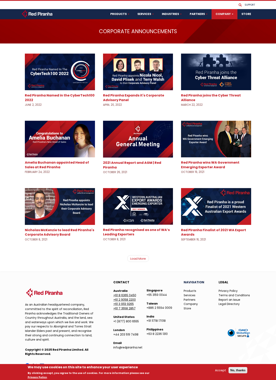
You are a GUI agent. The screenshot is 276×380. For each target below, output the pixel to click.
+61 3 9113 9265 (123, 304)
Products (190, 291)
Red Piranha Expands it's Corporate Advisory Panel (133, 97)
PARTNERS (197, 14)
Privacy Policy (228, 291)
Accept (220, 370)
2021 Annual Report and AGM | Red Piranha (132, 164)
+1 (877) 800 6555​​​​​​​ (126, 321)
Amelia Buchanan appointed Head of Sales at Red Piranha (57, 164)
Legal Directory (229, 304)
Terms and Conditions (234, 295)
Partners (189, 300)
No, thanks (237, 370)
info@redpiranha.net (127, 347)
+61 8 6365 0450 (124, 295)
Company (191, 304)
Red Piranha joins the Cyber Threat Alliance (211, 97)
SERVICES (144, 14)
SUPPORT (250, 4)
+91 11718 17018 (156, 321)
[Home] (37, 14)
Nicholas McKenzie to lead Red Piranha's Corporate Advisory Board (59, 232)
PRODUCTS (118, 14)
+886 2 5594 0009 (159, 308)
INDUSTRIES (171, 14)
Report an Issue (229, 300)
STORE (246, 14)
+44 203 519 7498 (125, 334)
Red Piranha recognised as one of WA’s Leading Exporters (136, 232)
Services (189, 295)
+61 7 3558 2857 (124, 308)
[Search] (240, 5)
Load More (138, 258)
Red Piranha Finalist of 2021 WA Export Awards (213, 232)
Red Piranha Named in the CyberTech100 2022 (60, 97)
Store (187, 308)
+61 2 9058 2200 (124, 300)
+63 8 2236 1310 (157, 334)
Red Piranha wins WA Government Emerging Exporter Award (210, 164)
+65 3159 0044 (156, 295)
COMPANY (223, 14)
